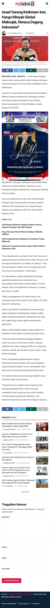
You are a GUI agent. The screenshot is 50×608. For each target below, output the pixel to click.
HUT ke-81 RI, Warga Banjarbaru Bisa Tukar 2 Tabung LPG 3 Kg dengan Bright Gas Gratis (17, 447)
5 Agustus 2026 (22, 476)
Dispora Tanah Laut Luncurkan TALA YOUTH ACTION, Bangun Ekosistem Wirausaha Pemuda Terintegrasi (16, 470)
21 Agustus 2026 (25, 429)
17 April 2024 (29, 33)
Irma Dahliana (8, 453)
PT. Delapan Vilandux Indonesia (19, 594)
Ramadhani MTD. (9, 463)
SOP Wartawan (23, 604)
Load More (25, 492)
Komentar (6, 517)
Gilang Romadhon (10, 429)
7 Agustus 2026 (24, 463)
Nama (5, 547)
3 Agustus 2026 (22, 486)
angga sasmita (9, 440)
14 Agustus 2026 (22, 453)
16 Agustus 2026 (23, 440)
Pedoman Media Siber (8, 604)
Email (5, 558)
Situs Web (6, 569)
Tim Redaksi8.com (15, 33)
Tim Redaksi (35, 604)
